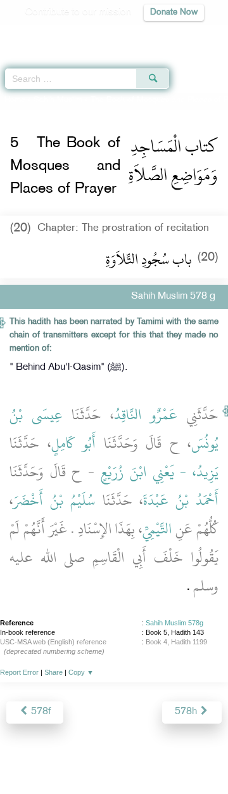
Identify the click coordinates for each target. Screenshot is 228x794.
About (26, 757)
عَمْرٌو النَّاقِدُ (145, 414)
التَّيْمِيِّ (157, 529)
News (58, 757)
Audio (191, 35)
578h (187, 712)
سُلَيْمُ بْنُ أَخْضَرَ (54, 500)
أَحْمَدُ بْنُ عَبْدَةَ (180, 500)
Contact (193, 757)
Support (96, 757)
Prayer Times (140, 35)
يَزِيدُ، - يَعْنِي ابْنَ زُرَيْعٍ (160, 472)
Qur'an (41, 35)
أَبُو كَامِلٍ (73, 443)
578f (39, 712)
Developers (145, 757)
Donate (114, 772)
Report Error (19, 672)
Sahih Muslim (58, 100)
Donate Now (174, 12)
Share (53, 672)
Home (14, 100)
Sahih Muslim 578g (174, 623)
